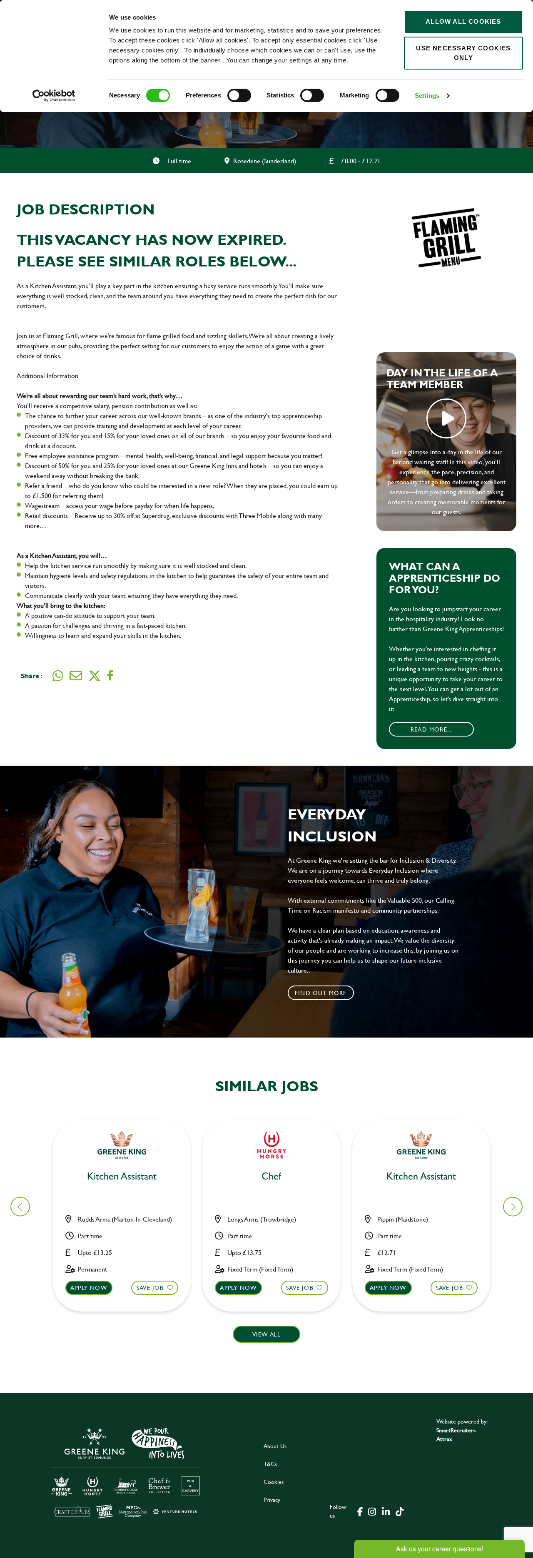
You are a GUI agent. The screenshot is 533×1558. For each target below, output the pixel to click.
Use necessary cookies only (463, 53)
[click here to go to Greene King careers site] (126, 1472)
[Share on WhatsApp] (57, 675)
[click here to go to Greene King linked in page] (385, 1511)
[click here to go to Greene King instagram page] (372, 1511)
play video (446, 418)
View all (266, 1334)
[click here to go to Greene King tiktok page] (399, 1511)
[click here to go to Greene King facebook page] (360, 1511)
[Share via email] (76, 675)
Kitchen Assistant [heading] (122, 1176)
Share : (31, 675)
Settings (427, 95)
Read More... (431, 729)
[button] (513, 1207)
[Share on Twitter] (94, 675)
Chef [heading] (271, 1176)
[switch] (239, 95)
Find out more (321, 992)
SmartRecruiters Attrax (456, 1434)
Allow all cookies (463, 21)
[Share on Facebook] (110, 675)
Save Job (150, 1287)
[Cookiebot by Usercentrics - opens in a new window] (53, 96)
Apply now (88, 1287)
